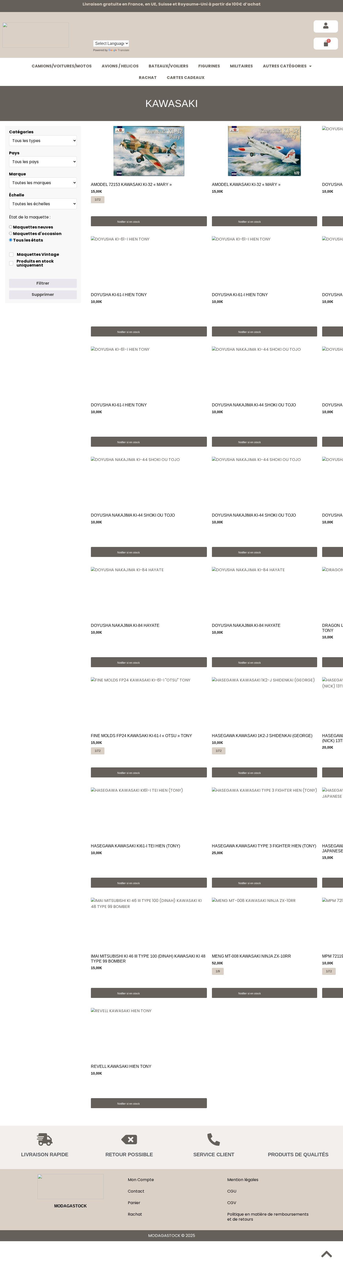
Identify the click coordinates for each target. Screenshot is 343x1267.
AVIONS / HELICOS (120, 66)
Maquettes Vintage (38, 254)
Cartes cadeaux (185, 77)
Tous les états (27, 240)
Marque (17, 174)
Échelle (16, 195)
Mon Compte (141, 1180)
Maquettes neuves (32, 227)
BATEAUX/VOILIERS (168, 66)
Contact (136, 1191)
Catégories (21, 132)
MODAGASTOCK (70, 1206)
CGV (231, 1203)
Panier (134, 1203)
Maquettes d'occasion (37, 234)
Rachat (148, 77)
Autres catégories (285, 66)
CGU (231, 1191)
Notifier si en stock (128, 221)
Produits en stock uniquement (35, 263)
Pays (14, 153)
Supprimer (43, 294)
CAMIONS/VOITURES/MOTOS (62, 66)
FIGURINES (209, 66)
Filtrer (42, 283)
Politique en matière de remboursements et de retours (268, 1216)
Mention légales (242, 1180)
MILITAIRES (241, 66)
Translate (123, 50)
